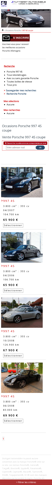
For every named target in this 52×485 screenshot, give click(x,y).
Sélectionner (13, 225)
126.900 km (11, 344)
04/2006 (9, 275)
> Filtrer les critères (26, 482)
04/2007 (9, 210)
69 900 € (10, 415)
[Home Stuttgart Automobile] (28, 2)
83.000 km (10, 409)
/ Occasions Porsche (12, 30)
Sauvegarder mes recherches (21, 90)
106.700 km (11, 279)
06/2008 (9, 405)
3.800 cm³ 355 (16, 206)
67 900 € (10, 350)
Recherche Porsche (16, 93)
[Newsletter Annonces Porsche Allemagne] (16, 40)
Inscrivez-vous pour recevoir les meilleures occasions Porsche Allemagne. (15, 47)
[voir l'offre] (22, 196)
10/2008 (9, 340)
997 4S (9, 201)
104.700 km (11, 214)
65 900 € (10, 220)
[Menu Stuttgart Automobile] (4, 5)
